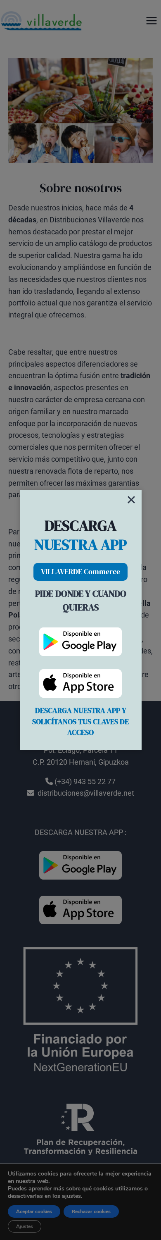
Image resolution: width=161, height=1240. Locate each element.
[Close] (131, 500)
